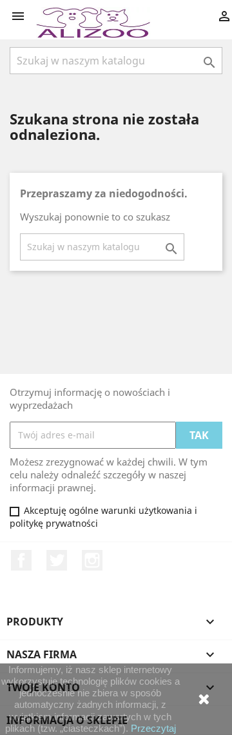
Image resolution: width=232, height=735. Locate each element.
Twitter (56, 560)
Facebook (21, 560)
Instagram (92, 560)
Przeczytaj (153, 728)
